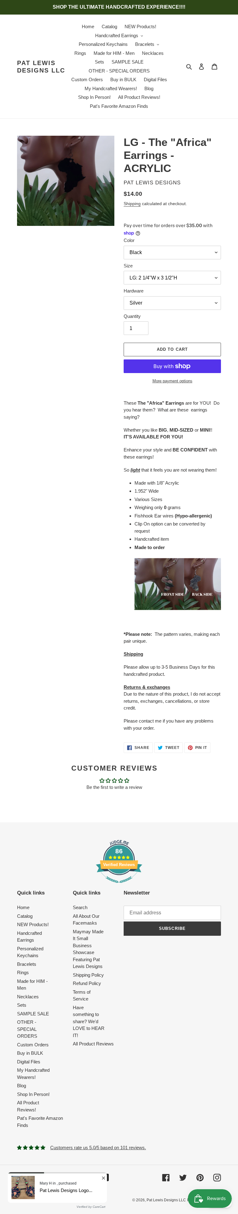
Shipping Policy (88, 975)
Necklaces (28, 996)
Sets (21, 1005)
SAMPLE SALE (33, 1013)
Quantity (132, 316)
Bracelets (26, 964)
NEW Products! (33, 924)
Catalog (25, 916)
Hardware (133, 290)
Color (129, 240)
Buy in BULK (30, 1053)
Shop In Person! (33, 1094)
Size (128, 265)
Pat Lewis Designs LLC (41, 66)
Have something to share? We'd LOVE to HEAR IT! (88, 1021)
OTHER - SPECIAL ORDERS (27, 1029)
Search (80, 907)
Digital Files (28, 1061)
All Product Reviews (93, 1043)
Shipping (132, 203)
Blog (21, 1085)
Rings (23, 972)
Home (23, 907)
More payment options (172, 381)
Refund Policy (87, 983)
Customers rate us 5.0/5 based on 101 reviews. (98, 1147)
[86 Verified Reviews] (119, 886)
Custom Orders (33, 1044)
